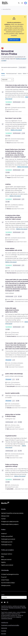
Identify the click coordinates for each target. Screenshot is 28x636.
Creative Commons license (11, 617)
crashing (7, 184)
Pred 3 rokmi (18, 111)
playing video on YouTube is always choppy (12, 415)
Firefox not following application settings (11, 465)
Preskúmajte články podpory (10, 524)
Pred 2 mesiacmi (19, 367)
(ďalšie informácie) (16, 130)
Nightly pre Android (7, 565)
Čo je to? (4, 577)
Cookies (3, 631)
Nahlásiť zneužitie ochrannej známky (12, 513)
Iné (13, 175)
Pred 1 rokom (18, 457)
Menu (22, 3)
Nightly (3, 562)
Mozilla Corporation (15, 607)
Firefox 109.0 (22, 67)
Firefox (9, 107)
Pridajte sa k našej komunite (9, 521)
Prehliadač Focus (6, 544)
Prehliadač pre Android (8, 539)
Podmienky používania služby (10, 625)
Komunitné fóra (7, 9)
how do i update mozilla (12, 393)
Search (19, 3)
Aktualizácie (16, 404)
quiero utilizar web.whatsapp (14, 373)
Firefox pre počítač (7, 536)
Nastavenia (16, 332)
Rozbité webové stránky (19, 107)
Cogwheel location (10, 436)
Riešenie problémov (18, 205)
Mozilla (5, 503)
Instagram (7, 602)
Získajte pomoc (5, 585)
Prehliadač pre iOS (6, 542)
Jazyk (2, 594)
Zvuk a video (16, 425)
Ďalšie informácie (14, 39)
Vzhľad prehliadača (18, 363)
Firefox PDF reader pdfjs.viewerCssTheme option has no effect (12, 310)
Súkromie (4, 628)
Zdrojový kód (5, 516)
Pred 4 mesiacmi (22, 407)
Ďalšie (24, 73)
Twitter (3, 519)
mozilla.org (4, 622)
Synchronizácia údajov (19, 139)
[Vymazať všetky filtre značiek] (2, 70)
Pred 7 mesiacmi (19, 429)
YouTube (4, 602)
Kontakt (3, 633)
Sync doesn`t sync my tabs (13, 118)
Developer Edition (6, 554)
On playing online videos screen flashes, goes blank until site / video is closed (13, 217)
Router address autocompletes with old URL (13, 249)
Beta (2, 556)
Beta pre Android (6, 559)
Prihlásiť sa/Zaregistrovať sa (10, 574)
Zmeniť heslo (5, 580)
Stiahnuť (4, 533)
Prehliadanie (16, 382)
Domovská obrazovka (18, 454)
